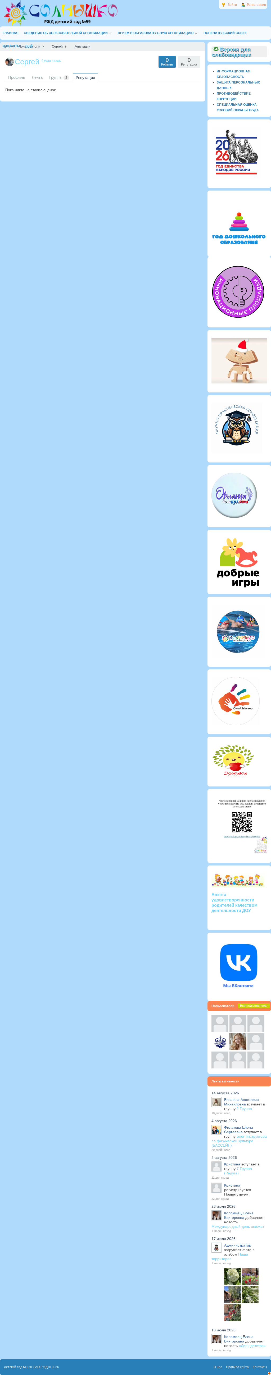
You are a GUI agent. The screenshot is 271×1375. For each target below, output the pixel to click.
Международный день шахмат (237, 1226)
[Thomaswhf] (255, 1031)
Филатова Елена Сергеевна (238, 1129)
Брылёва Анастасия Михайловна (241, 1102)
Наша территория (229, 1256)
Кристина (232, 1164)
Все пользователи (254, 1006)
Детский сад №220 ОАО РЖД (26, 1367)
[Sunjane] (237, 1067)
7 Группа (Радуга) (238, 1170)
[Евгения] (255, 1049)
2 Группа (244, 1109)
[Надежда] (219, 1067)
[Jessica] (255, 1067)
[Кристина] (219, 1031)
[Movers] (219, 1049)
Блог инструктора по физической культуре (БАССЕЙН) (239, 1140)
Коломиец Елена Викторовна (239, 1215)
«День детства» (252, 1346)
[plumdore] (237, 1049)
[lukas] (237, 1031)
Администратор (237, 1245)
